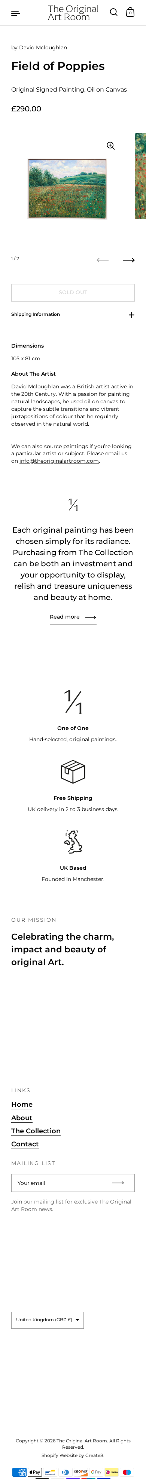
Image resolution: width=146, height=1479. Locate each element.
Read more (65, 616)
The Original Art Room (82, 1440)
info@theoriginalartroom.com (59, 460)
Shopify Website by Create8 (72, 1455)
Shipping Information (35, 314)
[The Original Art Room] (73, 12)
